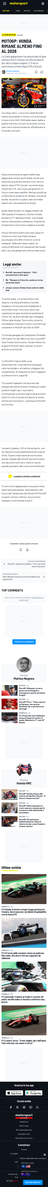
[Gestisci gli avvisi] (27, 549)
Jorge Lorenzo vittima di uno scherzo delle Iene (25, 288)
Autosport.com (24, 1134)
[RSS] (37, 1107)
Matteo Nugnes (12, 71)
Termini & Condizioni (16, 1174)
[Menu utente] (42, 3)
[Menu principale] (5, 4)
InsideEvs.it (24, 1122)
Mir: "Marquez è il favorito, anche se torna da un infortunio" (24, 281)
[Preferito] (36, 72)
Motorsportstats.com (24, 1138)
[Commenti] (42, 72)
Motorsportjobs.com (24, 1130)
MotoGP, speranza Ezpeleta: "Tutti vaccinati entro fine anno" (21, 273)
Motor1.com (24, 1126)
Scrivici (24, 1149)
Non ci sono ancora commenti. (24, 598)
